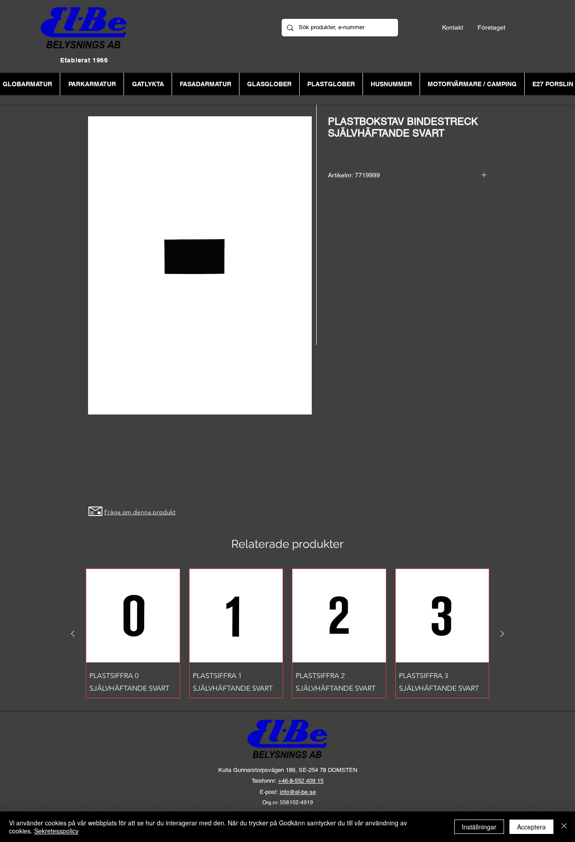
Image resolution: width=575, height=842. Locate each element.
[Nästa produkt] (502, 633)
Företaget (491, 27)
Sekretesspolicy (56, 830)
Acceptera (531, 826)
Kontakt (452, 27)
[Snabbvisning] (133, 615)
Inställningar (479, 826)
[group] (287, 633)
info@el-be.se (298, 792)
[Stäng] (564, 827)
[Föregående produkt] (72, 633)
